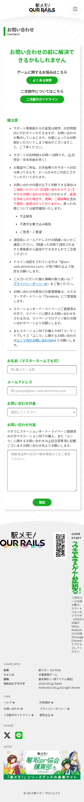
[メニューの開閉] (75, 9)
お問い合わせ (12, 708)
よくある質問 (42, 80)
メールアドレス (19, 382)
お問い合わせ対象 (21, 403)
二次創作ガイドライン (42, 99)
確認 (42, 502)
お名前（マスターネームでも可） (34, 360)
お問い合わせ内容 (21, 424)
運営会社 (45, 715)
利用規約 (45, 702)
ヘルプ (8, 702)
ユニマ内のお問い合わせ (34, 340)
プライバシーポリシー (29, 283)
